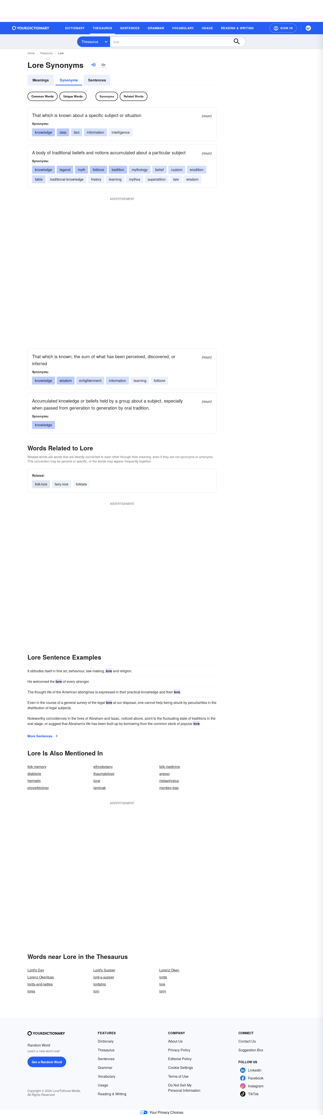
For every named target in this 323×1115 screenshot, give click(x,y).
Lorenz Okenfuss (40, 977)
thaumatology (103, 773)
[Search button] (238, 42)
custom (176, 169)
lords (163, 977)
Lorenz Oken (169, 970)
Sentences (97, 80)
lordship (99, 984)
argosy (164, 773)
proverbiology (38, 787)
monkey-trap (169, 787)
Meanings (41, 80)
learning (115, 179)
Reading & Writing (112, 1093)
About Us (175, 1041)
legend (65, 169)
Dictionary (106, 1041)
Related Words (133, 96)
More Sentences (39, 736)
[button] (283, 28)
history (96, 179)
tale (176, 179)
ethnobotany (103, 766)
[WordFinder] (308, 28)
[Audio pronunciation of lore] (93, 64)
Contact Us (247, 1041)
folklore (98, 169)
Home (31, 53)
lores (31, 991)
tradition (118, 169)
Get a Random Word (47, 1062)
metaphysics (169, 780)
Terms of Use (178, 1076)
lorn (96, 991)
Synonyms (69, 80)
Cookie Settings (180, 1067)
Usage (103, 1085)
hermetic (34, 780)
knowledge (43, 132)
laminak (99, 787)
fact (76, 132)
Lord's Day (35, 970)
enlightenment (90, 380)
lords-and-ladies (40, 984)
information (95, 132)
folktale (81, 484)
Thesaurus (90, 41)
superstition (157, 179)
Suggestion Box (250, 1049)
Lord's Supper (104, 970)
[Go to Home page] (30, 28)
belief (159, 169)
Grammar (105, 1067)
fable (39, 179)
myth (81, 169)
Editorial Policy (180, 1058)
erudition (196, 169)
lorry (162, 991)
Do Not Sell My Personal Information (184, 1088)
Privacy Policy (179, 1049)
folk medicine (169, 766)
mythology (140, 169)
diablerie (34, 773)
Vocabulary (106, 1076)
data (63, 132)
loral (96, 780)
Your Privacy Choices (166, 1112)
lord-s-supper (103, 977)
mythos (134, 179)
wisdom (192, 179)
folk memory (36, 766)
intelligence (121, 132)
